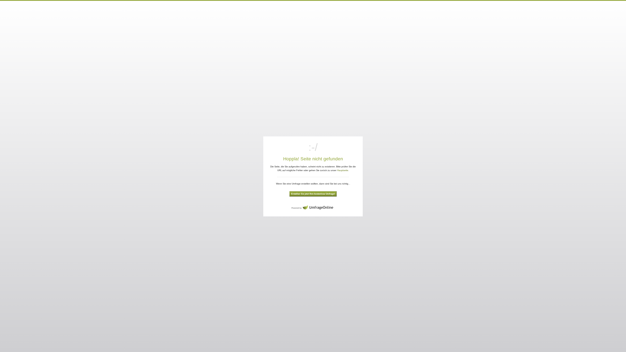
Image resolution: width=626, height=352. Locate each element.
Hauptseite (342, 170)
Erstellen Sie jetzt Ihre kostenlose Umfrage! (313, 194)
